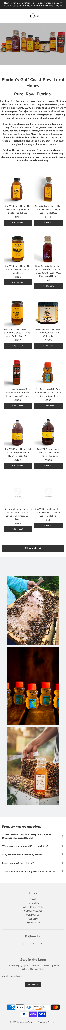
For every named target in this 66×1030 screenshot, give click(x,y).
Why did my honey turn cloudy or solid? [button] (22, 854)
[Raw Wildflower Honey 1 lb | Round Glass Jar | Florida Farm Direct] (18, 249)
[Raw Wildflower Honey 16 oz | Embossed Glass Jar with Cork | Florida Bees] (48, 189)
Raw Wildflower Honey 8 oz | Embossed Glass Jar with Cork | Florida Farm (48, 512)
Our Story (33, 918)
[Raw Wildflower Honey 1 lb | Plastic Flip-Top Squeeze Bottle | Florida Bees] (18, 189)
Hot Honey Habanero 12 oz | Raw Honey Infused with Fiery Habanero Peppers (18, 392)
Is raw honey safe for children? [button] (18, 863)
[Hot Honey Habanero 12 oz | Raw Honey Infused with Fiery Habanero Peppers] (18, 373)
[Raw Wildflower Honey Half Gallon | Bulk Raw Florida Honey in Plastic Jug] (18, 433)
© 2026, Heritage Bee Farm (21, 1022)
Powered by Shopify (46, 1022)
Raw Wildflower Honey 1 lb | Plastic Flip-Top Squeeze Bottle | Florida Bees (18, 209)
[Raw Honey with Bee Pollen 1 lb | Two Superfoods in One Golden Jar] (48, 313)
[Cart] (61, 15)
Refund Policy (33, 922)
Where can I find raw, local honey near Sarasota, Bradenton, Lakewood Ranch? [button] (27, 836)
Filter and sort (33, 548)
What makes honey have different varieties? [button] (25, 846)
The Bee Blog (33, 903)
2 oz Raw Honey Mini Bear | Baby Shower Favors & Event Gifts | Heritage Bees (48, 392)
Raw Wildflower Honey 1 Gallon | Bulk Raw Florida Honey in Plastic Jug (48, 452)
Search (33, 899)
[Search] (52, 15)
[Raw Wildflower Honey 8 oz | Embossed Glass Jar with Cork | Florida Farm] (48, 492)
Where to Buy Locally (33, 907)
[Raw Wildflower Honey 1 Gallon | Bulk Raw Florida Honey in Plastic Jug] (48, 433)
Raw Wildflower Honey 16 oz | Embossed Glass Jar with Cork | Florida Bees (48, 209)
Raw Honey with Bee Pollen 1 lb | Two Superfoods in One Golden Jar (48, 333)
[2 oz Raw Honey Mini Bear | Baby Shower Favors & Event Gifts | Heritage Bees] (48, 373)
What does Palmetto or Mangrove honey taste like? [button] (28, 871)
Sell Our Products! (33, 910)
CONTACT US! (33, 914)
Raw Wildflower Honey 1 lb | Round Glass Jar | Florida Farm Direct (18, 269)
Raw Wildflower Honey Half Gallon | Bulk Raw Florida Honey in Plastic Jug (18, 452)
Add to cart (17, 222)
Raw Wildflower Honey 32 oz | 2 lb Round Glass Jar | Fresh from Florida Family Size (17, 333)
